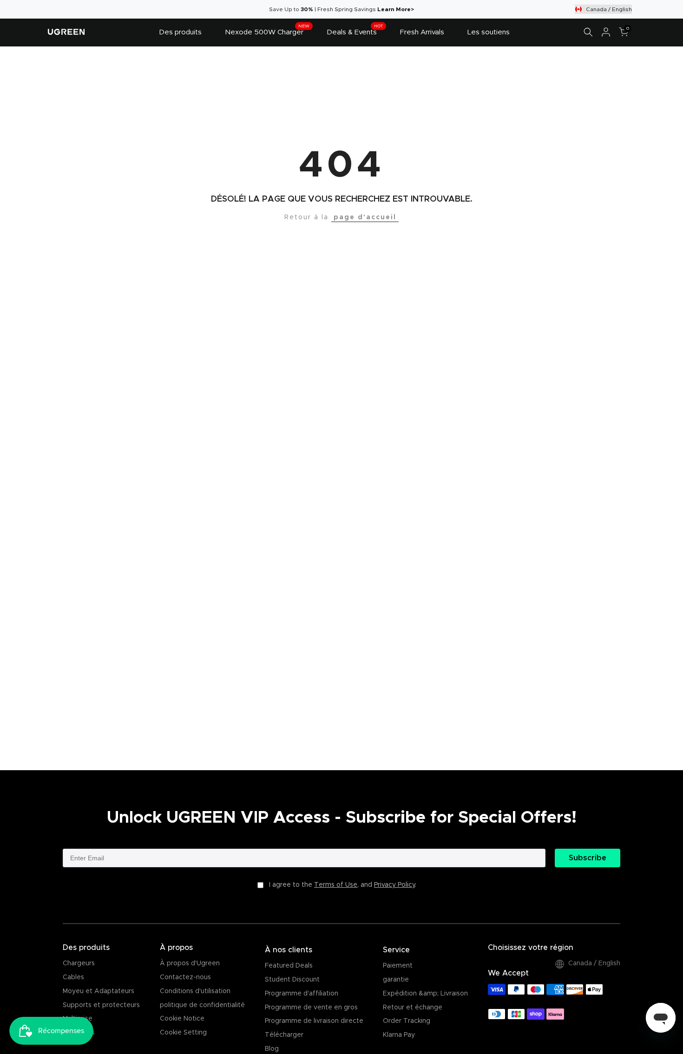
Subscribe (587, 858)
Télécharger (284, 1035)
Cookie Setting (183, 1032)
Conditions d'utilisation (195, 991)
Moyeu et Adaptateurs (98, 991)
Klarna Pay (399, 1035)
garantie (396, 979)
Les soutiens (488, 32)
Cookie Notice (182, 1018)
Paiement (398, 965)
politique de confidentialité (202, 1005)
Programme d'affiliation (301, 993)
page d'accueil (365, 217)
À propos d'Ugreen (190, 963)
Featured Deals (289, 965)
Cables (73, 977)
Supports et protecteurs (101, 1005)
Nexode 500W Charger (267, 31)
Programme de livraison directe (314, 1021)
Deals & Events (355, 31)
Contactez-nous (185, 977)
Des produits (180, 32)
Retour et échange (412, 1007)
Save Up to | (293, 9)
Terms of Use (335, 885)
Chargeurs (79, 963)
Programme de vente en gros (311, 1007)
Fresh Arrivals (422, 32)
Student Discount (292, 979)
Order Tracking (406, 1021)
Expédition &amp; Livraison (425, 993)
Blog (272, 1049)
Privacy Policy (394, 885)
